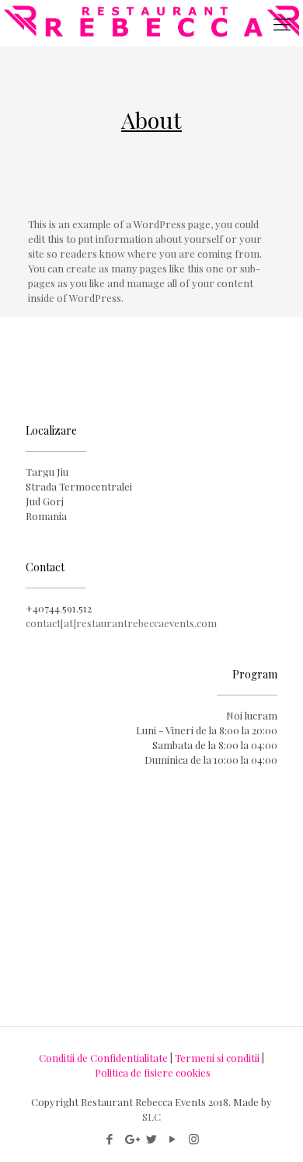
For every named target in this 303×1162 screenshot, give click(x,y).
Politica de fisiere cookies (153, 1072)
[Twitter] (152, 1138)
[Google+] (131, 1138)
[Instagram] (194, 1138)
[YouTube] (173, 1138)
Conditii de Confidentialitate (103, 1057)
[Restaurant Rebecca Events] (151, 23)
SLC (151, 1116)
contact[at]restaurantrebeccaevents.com (121, 623)
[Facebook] (110, 1138)
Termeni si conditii (217, 1057)
